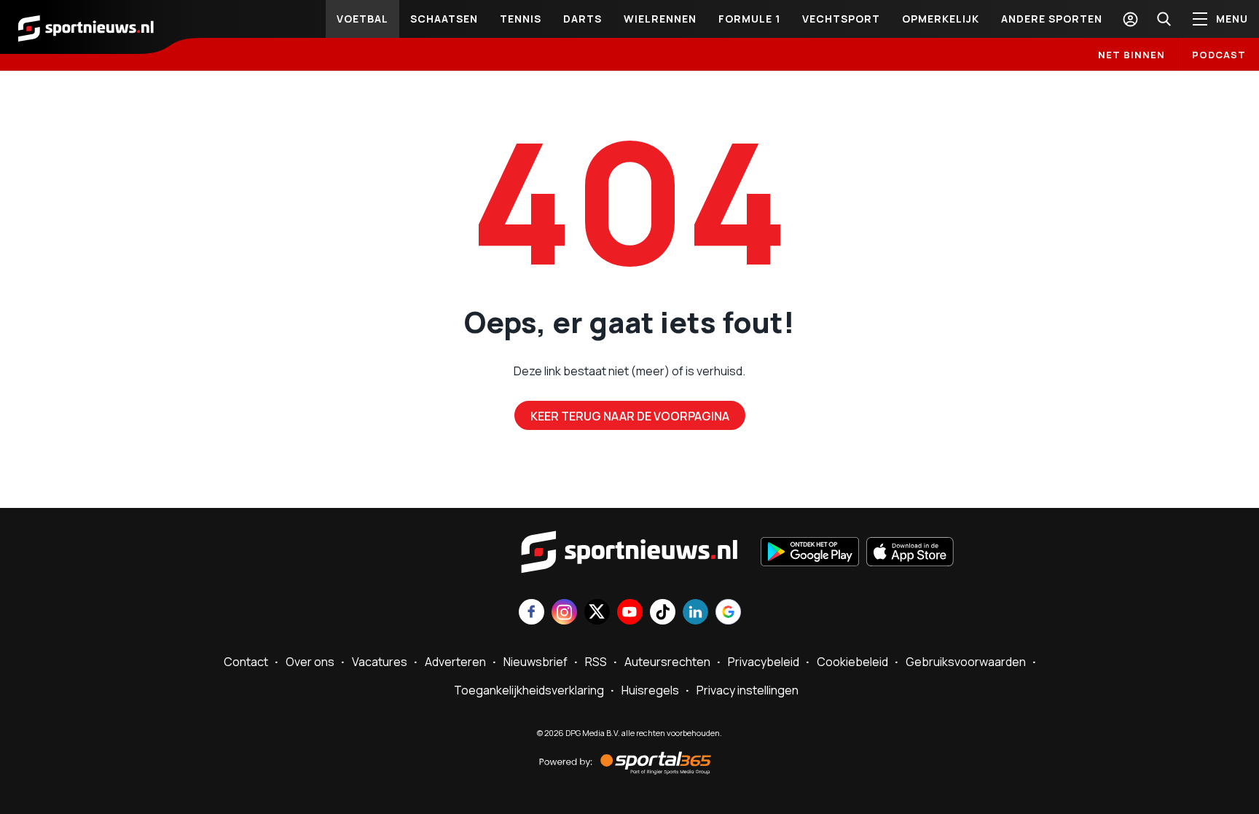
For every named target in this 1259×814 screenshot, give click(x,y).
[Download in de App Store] (910, 553)
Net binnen (1131, 54)
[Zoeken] (1163, 19)
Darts (582, 19)
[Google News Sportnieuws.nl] (728, 613)
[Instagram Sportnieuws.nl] (564, 613)
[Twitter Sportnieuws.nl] (597, 613)
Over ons (310, 662)
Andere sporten (1051, 19)
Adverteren (455, 662)
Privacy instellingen (748, 690)
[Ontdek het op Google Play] (810, 553)
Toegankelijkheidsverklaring (529, 690)
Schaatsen (444, 19)
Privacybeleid (763, 662)
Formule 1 (749, 19)
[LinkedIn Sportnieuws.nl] (695, 613)
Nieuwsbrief (535, 662)
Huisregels (650, 690)
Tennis (520, 19)
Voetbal (362, 19)
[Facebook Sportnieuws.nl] (531, 613)
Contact (246, 662)
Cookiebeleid (852, 662)
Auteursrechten (667, 662)
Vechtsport (841, 19)
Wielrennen (660, 19)
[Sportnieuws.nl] (85, 27)
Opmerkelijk (940, 19)
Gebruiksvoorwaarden (966, 662)
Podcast (1219, 54)
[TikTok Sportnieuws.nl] (662, 613)
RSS (596, 662)
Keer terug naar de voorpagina (629, 416)
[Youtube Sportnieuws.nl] (630, 613)
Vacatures (379, 662)
